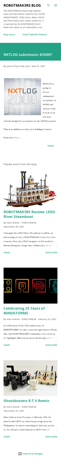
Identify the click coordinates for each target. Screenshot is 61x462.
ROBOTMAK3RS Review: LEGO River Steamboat (29, 214)
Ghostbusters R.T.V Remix (26, 400)
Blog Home (9, 34)
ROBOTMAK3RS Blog (22, 5)
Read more (51, 252)
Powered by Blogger (32, 453)
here (17, 137)
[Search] (48, 5)
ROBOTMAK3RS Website (35, 34)
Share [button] (50, 145)
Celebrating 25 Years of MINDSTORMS (24, 310)
